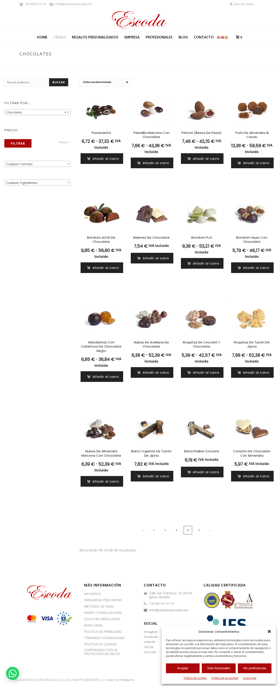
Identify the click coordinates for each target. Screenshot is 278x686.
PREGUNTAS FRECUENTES (103, 600)
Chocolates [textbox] (36, 112)
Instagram (151, 632)
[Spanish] (226, 37)
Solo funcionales (218, 668)
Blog (183, 37)
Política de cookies (195, 678)
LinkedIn (150, 642)
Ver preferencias (254, 668)
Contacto (204, 37)
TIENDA (59, 37)
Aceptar (182, 668)
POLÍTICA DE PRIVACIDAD (103, 632)
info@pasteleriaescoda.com (73, 4)
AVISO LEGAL (93, 625)
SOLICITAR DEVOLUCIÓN (102, 619)
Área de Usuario (244, 4)
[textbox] (38, 164)
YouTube (150, 652)
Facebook (151, 637)
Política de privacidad (225, 678)
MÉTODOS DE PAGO (99, 606)
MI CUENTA (92, 594)
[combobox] (37, 112)
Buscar (58, 82)
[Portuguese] (223, 37)
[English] (219, 37)
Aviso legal (249, 678)
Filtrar (18, 143)
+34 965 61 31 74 (35, 4)
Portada (212, 63)
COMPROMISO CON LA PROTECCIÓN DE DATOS (102, 652)
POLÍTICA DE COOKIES (100, 644)
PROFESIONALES (159, 37)
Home (42, 37)
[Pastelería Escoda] (139, 20)
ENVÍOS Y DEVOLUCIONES (103, 613)
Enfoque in (126, 680)
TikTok (148, 647)
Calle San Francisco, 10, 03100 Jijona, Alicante (170, 595)
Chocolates (231, 63)
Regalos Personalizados (95, 37)
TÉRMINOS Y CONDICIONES (104, 638)
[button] (269, 631)
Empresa (132, 37)
